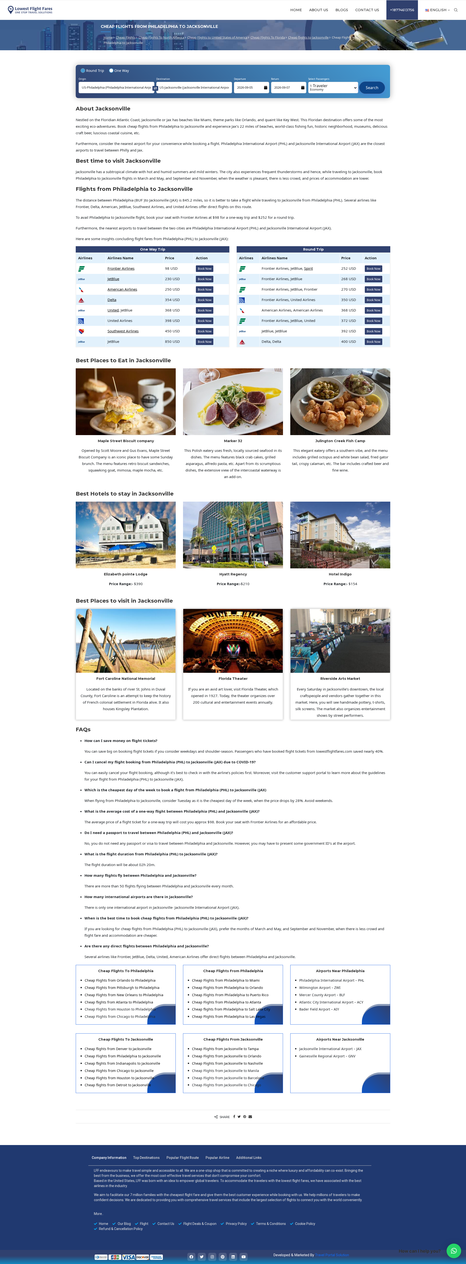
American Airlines (122, 289)
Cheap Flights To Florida (267, 37)
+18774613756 (402, 10)
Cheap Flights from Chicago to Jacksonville (119, 1070)
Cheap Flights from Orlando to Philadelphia (120, 980)
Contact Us (367, 10)
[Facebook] (191, 1257)
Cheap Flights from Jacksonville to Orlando (226, 1056)
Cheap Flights (125, 37)
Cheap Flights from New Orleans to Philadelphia (124, 995)
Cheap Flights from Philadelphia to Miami (226, 980)
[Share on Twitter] (239, 1116)
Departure (240, 79)
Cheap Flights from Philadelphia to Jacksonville (123, 1056)
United (113, 310)
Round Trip (95, 70)
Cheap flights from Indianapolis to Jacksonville (122, 1063)
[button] (454, 1251)
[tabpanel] (229, 1199)
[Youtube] (244, 1257)
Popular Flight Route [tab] (182, 1158)
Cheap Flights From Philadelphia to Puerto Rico (230, 995)
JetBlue (113, 278)
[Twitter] (202, 1257)
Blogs (341, 10)
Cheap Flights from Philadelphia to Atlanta (226, 1002)
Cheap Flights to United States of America (217, 37)
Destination (163, 79)
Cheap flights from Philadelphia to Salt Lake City (231, 1009)
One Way (121, 70)
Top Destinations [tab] (146, 1158)
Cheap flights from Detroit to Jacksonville (118, 1085)
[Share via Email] (250, 1116)
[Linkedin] (233, 1257)
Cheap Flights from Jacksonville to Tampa (225, 1048)
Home (296, 10)
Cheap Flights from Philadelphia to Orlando (227, 987)
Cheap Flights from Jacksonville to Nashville (227, 1063)
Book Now (204, 269)
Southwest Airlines (123, 331)
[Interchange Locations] (155, 88)
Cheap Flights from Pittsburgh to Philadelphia (122, 987)
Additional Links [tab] (249, 1158)
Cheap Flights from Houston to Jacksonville (119, 1078)
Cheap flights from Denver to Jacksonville (118, 1048)
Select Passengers (318, 79)
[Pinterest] (223, 1257)
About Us (318, 10)
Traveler (319, 87)
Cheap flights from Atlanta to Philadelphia (119, 1002)
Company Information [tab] (109, 1158)
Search (372, 85)
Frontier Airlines (121, 268)
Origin (82, 79)
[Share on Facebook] (234, 1116)
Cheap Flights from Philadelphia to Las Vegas (229, 1016)
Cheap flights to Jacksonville (308, 37)
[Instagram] (212, 1257)
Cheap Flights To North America (161, 37)
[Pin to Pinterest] (244, 1116)
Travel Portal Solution (332, 1255)
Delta (112, 299)
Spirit (308, 268)
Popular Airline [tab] (217, 1158)
